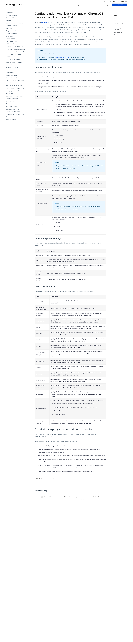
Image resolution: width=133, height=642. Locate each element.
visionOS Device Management (14, 62)
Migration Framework (12, 15)
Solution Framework (11, 106)
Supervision (9, 36)
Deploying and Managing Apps (15, 80)
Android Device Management (14, 46)
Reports (8, 104)
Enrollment (9, 20)
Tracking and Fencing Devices (14, 96)
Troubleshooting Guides (12, 109)
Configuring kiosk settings (118, 19)
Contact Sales (113, 1)
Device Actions (10, 38)
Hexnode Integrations (12, 98)
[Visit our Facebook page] (44, 478)
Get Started (9, 12)
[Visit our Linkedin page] (50, 478)
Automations (9, 28)
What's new (100, 1)
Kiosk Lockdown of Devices (14, 85)
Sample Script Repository (13, 111)
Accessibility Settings (118, 28)
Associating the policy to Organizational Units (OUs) (119, 33)
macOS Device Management (14, 54)
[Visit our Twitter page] (47, 478)
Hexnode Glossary (11, 119)
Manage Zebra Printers (12, 67)
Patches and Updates (12, 70)
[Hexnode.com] (10, 5)
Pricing (77, 5)
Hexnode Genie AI (11, 83)
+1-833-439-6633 (122, 1)
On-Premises (10, 72)
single (43, 22)
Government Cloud (11, 75)
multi (47, 22)
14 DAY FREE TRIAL (119, 5)
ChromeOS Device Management (15, 64)
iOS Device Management (13, 44)
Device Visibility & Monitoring (14, 23)
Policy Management (11, 41)
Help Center (21, 5)
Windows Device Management (15, 51)
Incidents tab (10, 101)
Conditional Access (11, 33)
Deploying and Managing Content (15, 88)
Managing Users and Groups (14, 91)
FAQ (7, 117)
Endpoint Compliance (12, 31)
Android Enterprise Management (15, 49)
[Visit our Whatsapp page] (53, 478)
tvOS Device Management (13, 57)
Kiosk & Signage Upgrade (62, 57)
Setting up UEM (10, 18)
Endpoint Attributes (11, 25)
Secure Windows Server (13, 78)
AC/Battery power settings (119, 24)
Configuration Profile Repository (15, 114)
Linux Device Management (13, 59)
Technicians (9, 93)
